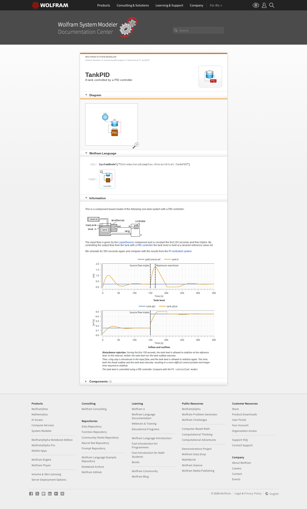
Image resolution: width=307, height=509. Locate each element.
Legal (238, 493)
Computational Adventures (199, 440)
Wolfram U (138, 409)
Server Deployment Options (49, 479)
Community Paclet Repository (100, 437)
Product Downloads (244, 414)
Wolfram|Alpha (191, 409)
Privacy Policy (252, 493)
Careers (236, 468)
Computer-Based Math (196, 429)
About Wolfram (241, 463)
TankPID (145, 60)
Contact (237, 474)
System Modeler (93, 60)
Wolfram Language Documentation (143, 416)
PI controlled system (180, 251)
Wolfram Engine (41, 459)
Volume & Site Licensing (46, 474)
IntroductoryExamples (114, 60)
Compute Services (43, 425)
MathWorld (189, 459)
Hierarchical (132, 60)
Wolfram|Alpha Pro (43, 445)
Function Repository (94, 432)
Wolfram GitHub (92, 472)
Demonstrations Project (197, 449)
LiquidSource (126, 242)
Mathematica (40, 414)
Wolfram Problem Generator (199, 414)
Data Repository (92, 426)
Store (235, 409)
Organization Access (244, 431)
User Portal (239, 420)
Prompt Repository (93, 448)
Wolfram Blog (140, 476)
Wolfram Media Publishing (198, 471)
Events (236, 479)
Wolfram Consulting (94, 409)
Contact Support (242, 445)
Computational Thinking (197, 434)
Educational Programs (145, 429)
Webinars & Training (144, 423)
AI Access (37, 420)
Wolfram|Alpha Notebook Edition (52, 440)
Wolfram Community (145, 471)
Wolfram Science (192, 465)
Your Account (240, 425)
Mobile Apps (39, 450)
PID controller (145, 245)
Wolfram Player (41, 465)
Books (136, 462)
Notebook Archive (93, 467)
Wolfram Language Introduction (152, 438)
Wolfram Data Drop (194, 454)
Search (184, 30)
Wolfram (225, 493)
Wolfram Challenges (194, 420)
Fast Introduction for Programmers (145, 445)
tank (127, 245)
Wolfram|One (40, 409)
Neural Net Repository (95, 443)
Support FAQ (240, 440)
